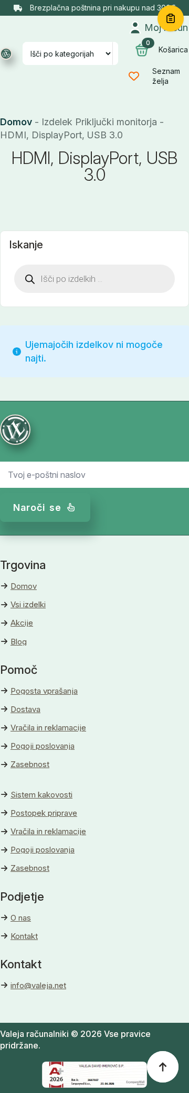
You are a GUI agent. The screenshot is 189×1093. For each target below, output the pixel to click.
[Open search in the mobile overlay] (94, 278)
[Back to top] (162, 1067)
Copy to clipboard (171, 18)
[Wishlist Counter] (139, 76)
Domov (16, 121)
